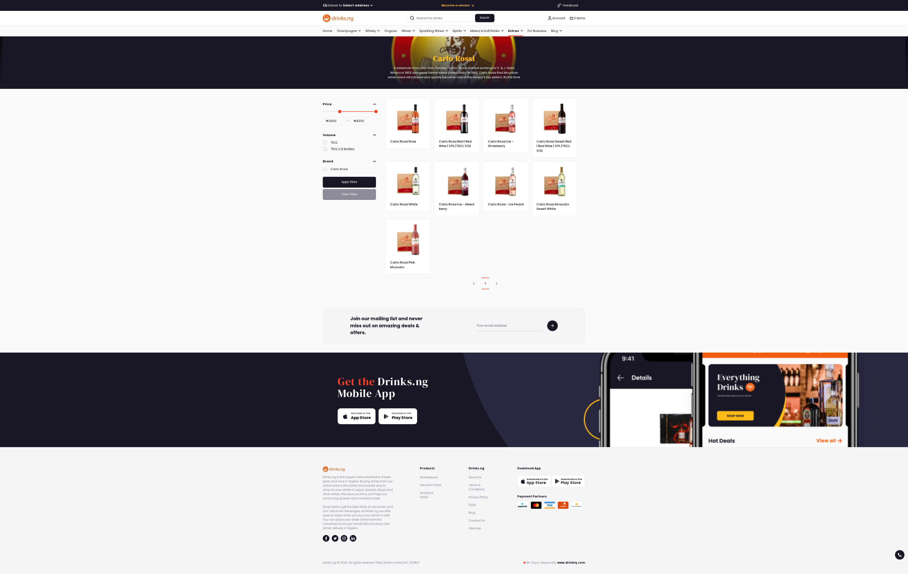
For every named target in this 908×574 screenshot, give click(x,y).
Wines (406, 30)
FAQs (472, 505)
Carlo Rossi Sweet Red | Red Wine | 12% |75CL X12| (554, 146)
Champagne (347, 30)
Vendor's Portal (430, 485)
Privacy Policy (478, 497)
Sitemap (475, 528)
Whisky (370, 30)
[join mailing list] (552, 325)
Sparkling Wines (431, 30)
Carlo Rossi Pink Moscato (402, 264)
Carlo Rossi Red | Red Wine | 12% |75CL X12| (455, 143)
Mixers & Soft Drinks (485, 30)
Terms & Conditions (477, 487)
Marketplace (429, 477)
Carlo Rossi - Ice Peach (506, 204)
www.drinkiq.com (571, 563)
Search (484, 18)
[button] (577, 18)
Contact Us (477, 520)
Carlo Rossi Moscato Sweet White (553, 206)
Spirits (457, 30)
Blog (554, 30)
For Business (537, 30)
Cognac (390, 30)
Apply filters (349, 182)
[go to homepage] (338, 18)
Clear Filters (349, 194)
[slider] (339, 111)
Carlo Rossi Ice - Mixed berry (456, 206)
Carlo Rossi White (404, 204)
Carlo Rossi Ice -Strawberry (500, 143)
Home (327, 30)
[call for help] (899, 555)
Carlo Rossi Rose (403, 141)
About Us (475, 477)
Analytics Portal (426, 495)
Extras (513, 30)
